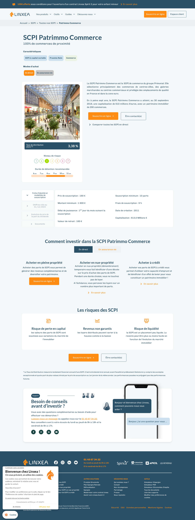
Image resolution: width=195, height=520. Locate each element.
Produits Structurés (91, 482)
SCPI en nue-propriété (62, 487)
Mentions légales (155, 507)
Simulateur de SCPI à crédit (63, 492)
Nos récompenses (121, 487)
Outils (57, 14)
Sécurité (115, 507)
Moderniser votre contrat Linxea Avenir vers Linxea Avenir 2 (96, 494)
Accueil (23, 23)
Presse (117, 492)
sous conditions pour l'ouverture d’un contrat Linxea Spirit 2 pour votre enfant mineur (68, 4)
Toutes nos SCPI (47, 23)
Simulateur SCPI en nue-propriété (66, 490)
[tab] (38, 195)
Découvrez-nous (85, 14)
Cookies (168, 507)
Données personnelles (136, 507)
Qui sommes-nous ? (121, 482)
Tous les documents (151, 490)
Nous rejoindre (119, 495)
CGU (123, 507)
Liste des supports (151, 492)
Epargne (87, 490)
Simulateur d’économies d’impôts (156, 487)
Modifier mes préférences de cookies (155, 496)
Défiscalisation (89, 487)
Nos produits (42, 14)
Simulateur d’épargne (152, 482)
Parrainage (118, 490)
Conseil (117, 485)
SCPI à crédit (58, 485)
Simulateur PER (150, 485)
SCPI (33, 23)
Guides (68, 14)
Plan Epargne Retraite (92, 485)
